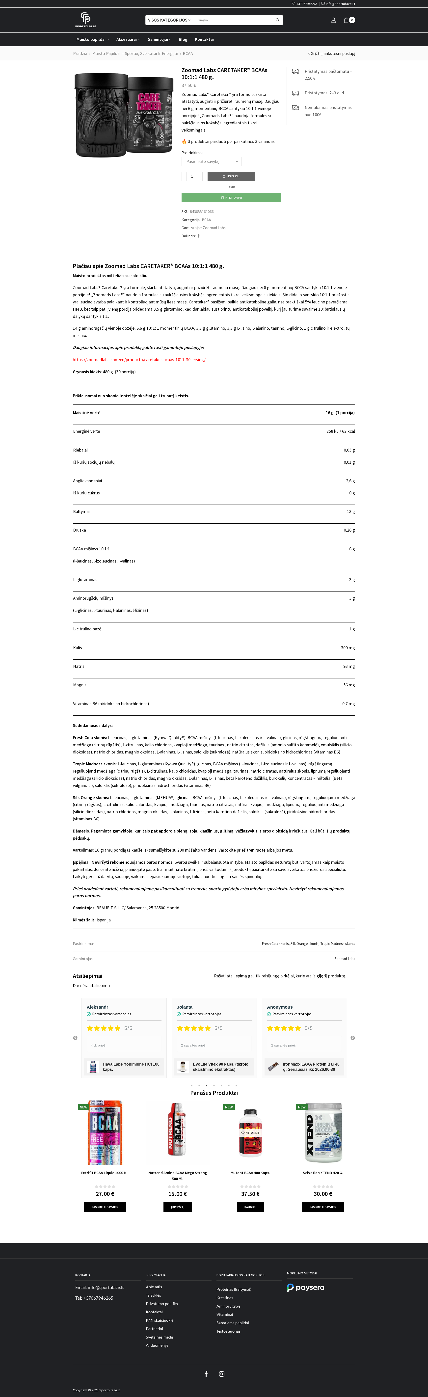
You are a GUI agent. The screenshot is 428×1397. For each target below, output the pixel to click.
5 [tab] (221, 1085)
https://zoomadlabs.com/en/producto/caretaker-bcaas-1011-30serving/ (139, 359)
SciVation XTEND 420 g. (323, 1172)
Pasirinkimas (192, 152)
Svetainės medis (160, 1337)
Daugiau (250, 1207)
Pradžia (80, 53)
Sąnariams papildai (232, 1323)
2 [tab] (199, 1085)
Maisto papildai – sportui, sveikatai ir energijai (135, 53)
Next (352, 1038)
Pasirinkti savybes (105, 1207)
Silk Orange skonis (305, 943)
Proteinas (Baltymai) (233, 1289)
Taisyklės (153, 1295)
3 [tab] (206, 1085)
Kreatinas (224, 1298)
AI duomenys (157, 1345)
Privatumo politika (162, 1304)
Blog (183, 39)
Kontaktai (204, 39)
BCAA (188, 53)
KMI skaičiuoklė (159, 1320)
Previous (75, 1038)
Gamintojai (158, 39)
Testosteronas (228, 1331)
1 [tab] (191, 1085)
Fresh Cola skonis (275, 943)
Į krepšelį (233, 176)
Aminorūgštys (228, 1306)
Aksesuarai (126, 39)
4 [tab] (214, 1085)
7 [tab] (236, 1085)
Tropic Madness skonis (337, 943)
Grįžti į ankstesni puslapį (333, 53)
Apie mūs (154, 1287)
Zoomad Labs (214, 227)
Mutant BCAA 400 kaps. (250, 1172)
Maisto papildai (91, 39)
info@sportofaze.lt (106, 1288)
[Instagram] (221, 1374)
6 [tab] (228, 1085)
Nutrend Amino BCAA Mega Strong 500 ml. (177, 1175)
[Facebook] (198, 236)
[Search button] (278, 20)
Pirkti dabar (233, 197)
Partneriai (154, 1329)
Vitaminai (224, 1314)
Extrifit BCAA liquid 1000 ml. (105, 1172)
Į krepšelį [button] (177, 1207)
